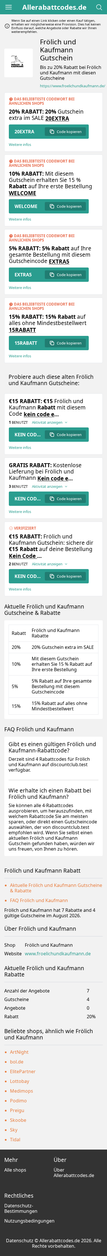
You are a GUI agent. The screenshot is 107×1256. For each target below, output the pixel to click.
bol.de (16, 1062)
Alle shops (15, 1170)
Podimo (18, 1100)
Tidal (15, 1139)
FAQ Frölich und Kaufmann (39, 900)
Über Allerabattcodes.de (74, 1172)
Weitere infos (20, 144)
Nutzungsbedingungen (29, 1221)
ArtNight (19, 1052)
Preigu (17, 1110)
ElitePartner (23, 1071)
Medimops (21, 1091)
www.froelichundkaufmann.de (58, 953)
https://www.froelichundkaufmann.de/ (72, 86)
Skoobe (18, 1120)
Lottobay (19, 1081)
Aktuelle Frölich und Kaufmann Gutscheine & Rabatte (56, 888)
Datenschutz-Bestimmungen (20, 1208)
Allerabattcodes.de (54, 7)
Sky (13, 1130)
